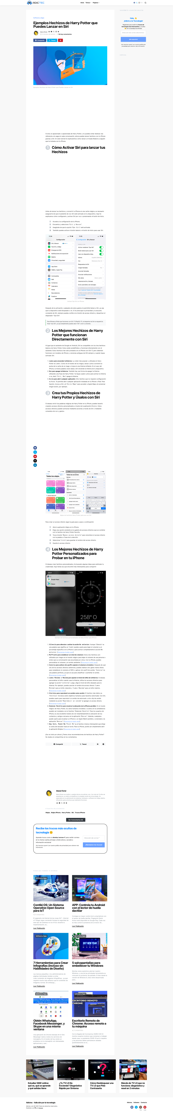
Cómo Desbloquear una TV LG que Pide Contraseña (101, 1086)
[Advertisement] (76, 111)
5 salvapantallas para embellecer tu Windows (87, 964)
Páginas (95, 3)
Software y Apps (38, 18)
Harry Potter (66, 812)
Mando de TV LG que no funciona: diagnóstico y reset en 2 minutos (133, 1086)
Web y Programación (35, 1062)
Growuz (40, 1108)
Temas (88, 3)
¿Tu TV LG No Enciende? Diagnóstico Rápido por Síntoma (70, 1086)
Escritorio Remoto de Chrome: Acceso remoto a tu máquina (89, 1023)
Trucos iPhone (80, 812)
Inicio (82, 3)
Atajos (48, 812)
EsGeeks (136, 1102)
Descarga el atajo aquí (65, 652)
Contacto (144, 1102)
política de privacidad (61, 845)
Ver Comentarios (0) (75, 820)
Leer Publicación (39, 928)
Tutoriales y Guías (65, 1062)
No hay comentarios (65, 34)
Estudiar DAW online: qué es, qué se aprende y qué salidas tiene (39, 1086)
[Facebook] (134, 2)
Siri (73, 812)
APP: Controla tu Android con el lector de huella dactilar (88, 907)
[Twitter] (136, 2)
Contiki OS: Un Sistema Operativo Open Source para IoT (48, 907)
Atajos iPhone (56, 812)
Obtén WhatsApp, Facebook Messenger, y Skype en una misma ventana (49, 1025)
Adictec (129, 1102)
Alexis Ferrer (43, 32)
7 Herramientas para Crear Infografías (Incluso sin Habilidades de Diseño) (50, 965)
